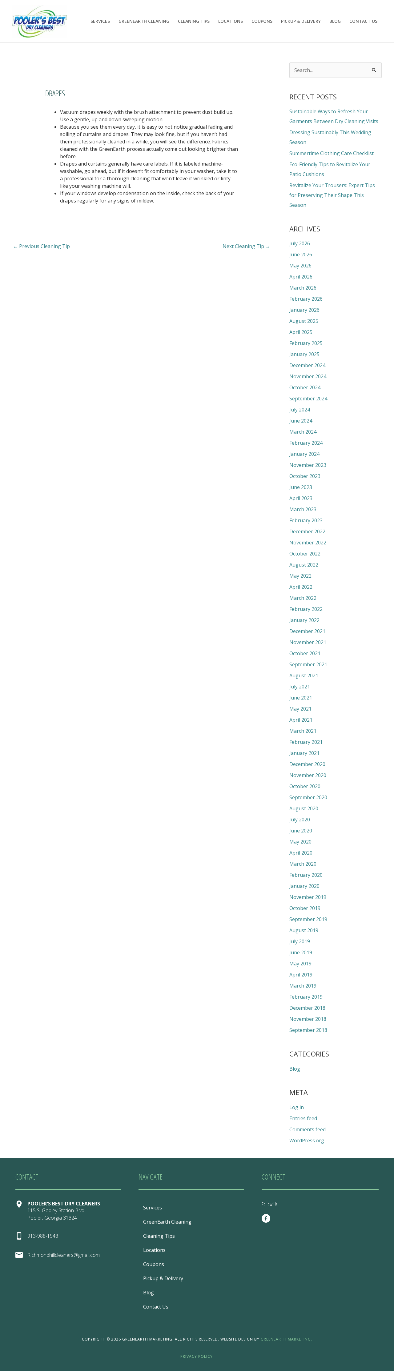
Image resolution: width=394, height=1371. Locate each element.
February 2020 (306, 875)
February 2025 (306, 343)
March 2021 (302, 731)
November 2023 (307, 465)
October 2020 (304, 786)
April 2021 (300, 719)
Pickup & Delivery (301, 21)
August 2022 (303, 564)
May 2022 (300, 575)
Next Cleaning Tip (246, 246)
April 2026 (300, 276)
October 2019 (304, 908)
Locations (230, 21)
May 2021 (300, 708)
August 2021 (303, 675)
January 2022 (304, 620)
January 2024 (304, 454)
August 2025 (303, 321)
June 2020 (300, 830)
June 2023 (300, 487)
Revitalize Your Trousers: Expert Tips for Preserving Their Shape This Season (332, 195)
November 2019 (307, 897)
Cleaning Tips (194, 21)
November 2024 (307, 376)
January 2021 (304, 753)
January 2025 (304, 354)
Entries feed (303, 1118)
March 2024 (302, 431)
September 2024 (308, 398)
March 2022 (302, 598)
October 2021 (304, 653)
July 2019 (299, 941)
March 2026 (302, 287)
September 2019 (308, 919)
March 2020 (302, 863)
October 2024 (304, 387)
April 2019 (300, 974)
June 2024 (300, 420)
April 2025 (300, 332)
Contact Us (363, 21)
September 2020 (308, 797)
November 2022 (307, 542)
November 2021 (307, 642)
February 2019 (306, 996)
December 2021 (307, 631)
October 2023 (304, 476)
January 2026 (304, 310)
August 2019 (303, 930)
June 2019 (300, 952)
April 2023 (300, 498)
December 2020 (307, 764)
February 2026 (306, 298)
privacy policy (197, 1356)
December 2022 (307, 531)
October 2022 (304, 553)
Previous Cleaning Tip (41, 246)
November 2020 (307, 775)
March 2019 (302, 985)
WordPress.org (306, 1140)
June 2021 (300, 697)
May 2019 (300, 963)
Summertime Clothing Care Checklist (331, 153)
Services (100, 21)
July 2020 (299, 819)
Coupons (261, 21)
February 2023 (306, 520)
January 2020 (304, 886)
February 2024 (306, 442)
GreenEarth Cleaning (144, 21)
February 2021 (306, 742)
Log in (296, 1107)
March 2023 (302, 509)
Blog (335, 21)
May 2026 (300, 265)
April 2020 (300, 852)
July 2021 (299, 686)
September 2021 (308, 664)
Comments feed (307, 1129)
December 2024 (307, 365)
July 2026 (299, 243)
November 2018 (307, 1019)
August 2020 (303, 808)
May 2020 (300, 841)
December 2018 (307, 1007)
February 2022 (306, 609)
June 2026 (300, 254)
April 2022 (300, 586)
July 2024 (299, 409)
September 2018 (308, 1030)
